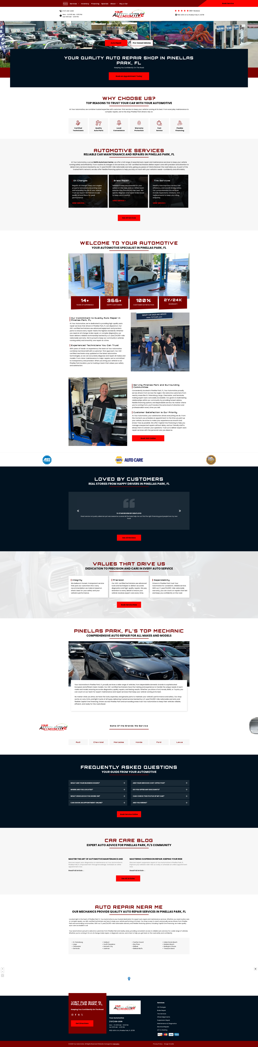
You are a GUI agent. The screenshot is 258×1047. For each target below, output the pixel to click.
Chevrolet (98, 742)
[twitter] (82, 1015)
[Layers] (255, 969)
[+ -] (129, 981)
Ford (159, 742)
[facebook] (75, 1015)
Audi (78, 742)
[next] (180, 510)
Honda (139, 742)
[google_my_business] (78, 1015)
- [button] (2, 971)
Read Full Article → (76, 870)
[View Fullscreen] (2, 975)
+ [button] (2, 969)
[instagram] (72, 1015)
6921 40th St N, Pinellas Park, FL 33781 (190, 15)
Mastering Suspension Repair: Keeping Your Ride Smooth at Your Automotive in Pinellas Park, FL (156, 859)
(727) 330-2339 (68, 11)
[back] (78, 510)
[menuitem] (66, 3)
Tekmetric (116, 1044)
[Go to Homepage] (129, 10)
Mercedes (119, 742)
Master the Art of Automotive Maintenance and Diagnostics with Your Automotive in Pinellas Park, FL (96, 859)
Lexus (179, 742)
